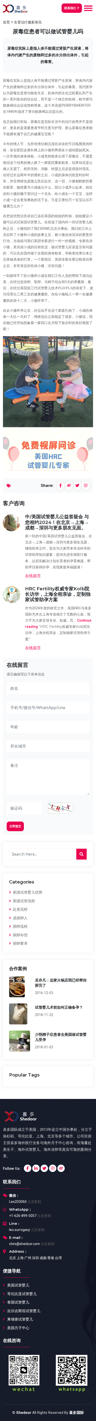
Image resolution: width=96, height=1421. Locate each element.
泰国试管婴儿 (18, 1302)
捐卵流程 (20, 926)
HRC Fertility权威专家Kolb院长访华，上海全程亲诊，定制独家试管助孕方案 (58, 594)
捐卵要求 (20, 943)
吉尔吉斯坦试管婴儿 (23, 1311)
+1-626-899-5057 (22, 1216)
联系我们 (70, 8)
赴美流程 (20, 909)
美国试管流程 (23, 901)
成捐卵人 (20, 918)
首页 (6, 22)
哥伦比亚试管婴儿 (22, 1294)
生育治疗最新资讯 (28, 22)
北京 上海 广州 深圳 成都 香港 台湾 (35, 1258)
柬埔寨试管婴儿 (20, 1319)
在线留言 (33, 575)
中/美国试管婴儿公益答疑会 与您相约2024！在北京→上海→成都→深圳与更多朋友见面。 (57, 522)
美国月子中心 (18, 1328)
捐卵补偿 (20, 935)
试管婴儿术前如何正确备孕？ (59, 1007)
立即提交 (15, 826)
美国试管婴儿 (18, 1285)
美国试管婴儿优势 (27, 892)
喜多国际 (76, 1412)
